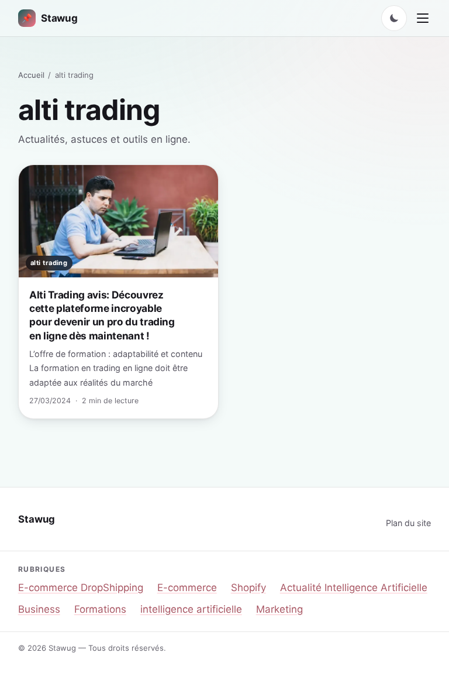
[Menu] (423, 18)
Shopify (248, 587)
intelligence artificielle (191, 609)
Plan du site (408, 523)
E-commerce (187, 587)
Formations (100, 609)
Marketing (279, 609)
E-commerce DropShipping (80, 587)
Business (39, 609)
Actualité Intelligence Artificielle (353, 587)
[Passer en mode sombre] (394, 18)
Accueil (31, 75)
